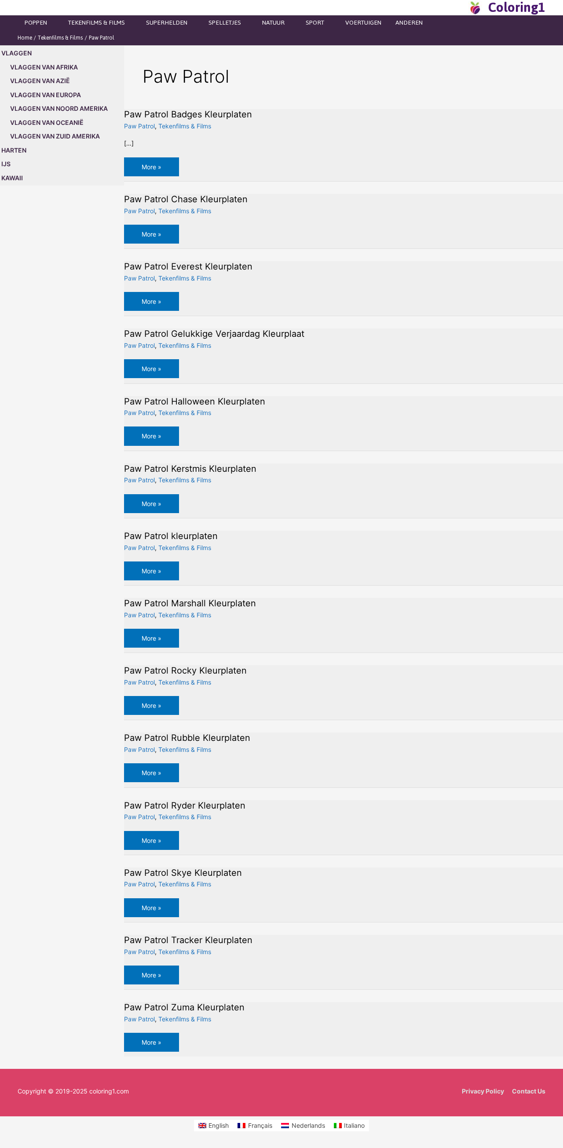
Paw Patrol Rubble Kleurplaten (187, 738)
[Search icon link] (459, 7)
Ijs (6, 164)
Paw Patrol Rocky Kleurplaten (185, 670)
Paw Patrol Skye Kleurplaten (183, 872)
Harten (13, 150)
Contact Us (528, 1091)
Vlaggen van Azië (40, 80)
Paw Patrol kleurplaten (171, 536)
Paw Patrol (139, 126)
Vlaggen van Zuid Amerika (55, 136)
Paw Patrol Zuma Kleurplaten (184, 1007)
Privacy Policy (483, 1091)
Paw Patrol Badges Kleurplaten (188, 114)
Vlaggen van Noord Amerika (59, 108)
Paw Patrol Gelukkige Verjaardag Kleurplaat (214, 333)
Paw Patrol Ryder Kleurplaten (184, 805)
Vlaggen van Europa (45, 94)
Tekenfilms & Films (184, 126)
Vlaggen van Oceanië (47, 122)
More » (157, 169)
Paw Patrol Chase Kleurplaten (186, 199)
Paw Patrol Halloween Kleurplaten (194, 401)
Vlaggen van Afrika (44, 67)
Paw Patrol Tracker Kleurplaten (188, 940)
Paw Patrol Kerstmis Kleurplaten (190, 468)
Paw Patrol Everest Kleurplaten (188, 266)
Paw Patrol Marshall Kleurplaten (190, 603)
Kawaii (12, 178)
